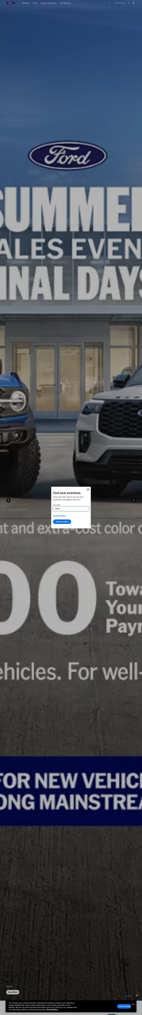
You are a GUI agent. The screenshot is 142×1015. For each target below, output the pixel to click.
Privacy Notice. (52, 1010)
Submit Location (62, 522)
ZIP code (56, 505)
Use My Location (59, 516)
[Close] (88, 489)
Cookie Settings (124, 1006)
